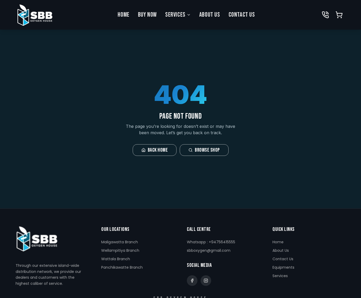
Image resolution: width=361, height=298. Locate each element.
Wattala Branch (115, 259)
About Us (209, 14)
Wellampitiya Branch (120, 250)
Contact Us (242, 14)
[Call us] (325, 14)
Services (175, 14)
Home (123, 14)
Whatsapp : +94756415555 (211, 242)
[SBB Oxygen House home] (35, 15)
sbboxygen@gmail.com (208, 250)
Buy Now (147, 14)
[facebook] (192, 280)
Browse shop (207, 150)
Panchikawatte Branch (122, 267)
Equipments (283, 267)
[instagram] (206, 280)
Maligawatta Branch (119, 242)
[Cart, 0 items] (339, 14)
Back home (158, 150)
